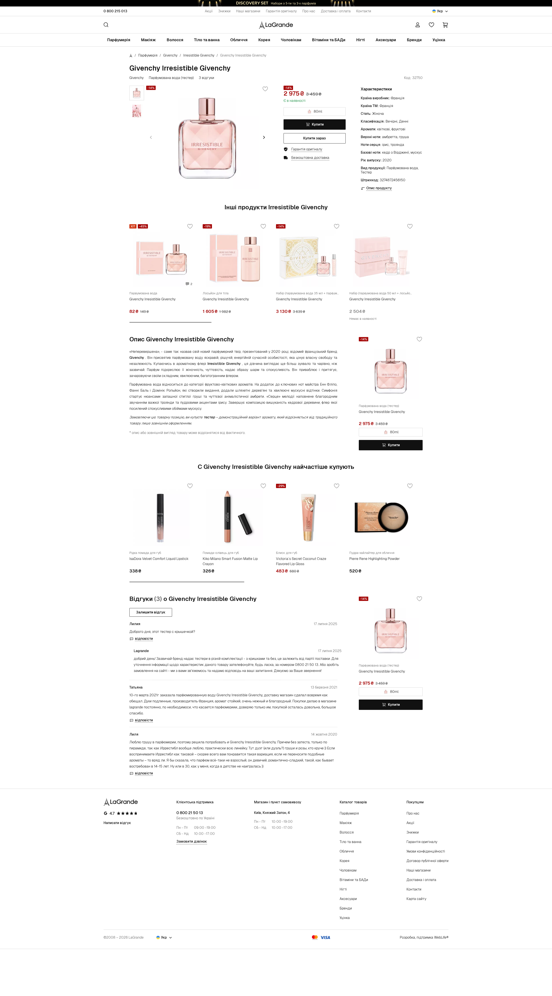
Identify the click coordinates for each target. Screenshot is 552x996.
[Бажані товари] (431, 25)
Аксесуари (386, 39)
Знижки (224, 11)
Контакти (363, 11)
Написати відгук (117, 823)
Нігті (360, 39)
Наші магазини (248, 11)
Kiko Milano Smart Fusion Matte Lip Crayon (230, 561)
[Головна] (130, 55)
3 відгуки (206, 78)
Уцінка (439, 39)
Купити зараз (314, 138)
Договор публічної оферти (427, 861)
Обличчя (239, 39)
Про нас (308, 11)
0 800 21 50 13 (189, 812)
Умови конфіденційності (425, 851)
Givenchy (170, 55)
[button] (445, 24)
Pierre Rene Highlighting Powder (374, 558)
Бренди (414, 39)
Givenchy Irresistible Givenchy (152, 299)
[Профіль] (417, 25)
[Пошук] (106, 24)
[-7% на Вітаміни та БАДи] (276, 3)
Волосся (175, 39)
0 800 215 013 (115, 11)
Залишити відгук (150, 612)
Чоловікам (291, 39)
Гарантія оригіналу (281, 11)
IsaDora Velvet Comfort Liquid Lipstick (158, 558)
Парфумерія (118, 39)
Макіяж (148, 39)
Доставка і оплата (336, 11)
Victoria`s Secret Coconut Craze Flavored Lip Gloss (301, 561)
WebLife (440, 937)
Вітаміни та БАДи (328, 39)
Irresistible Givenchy (198, 55)
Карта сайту (416, 899)
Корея (264, 39)
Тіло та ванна (207, 39)
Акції (209, 11)
